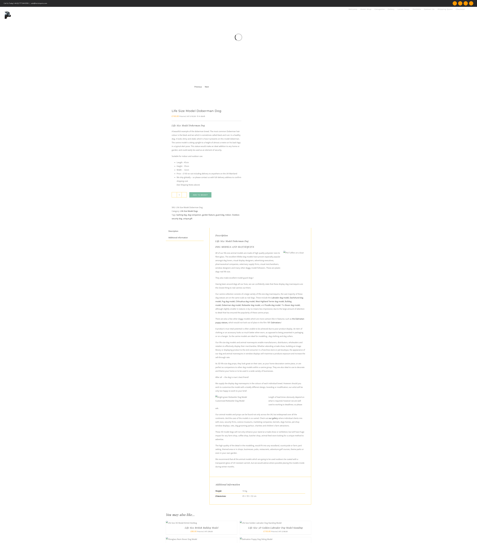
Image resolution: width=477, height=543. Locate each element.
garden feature (208, 215)
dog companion (194, 215)
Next (207, 86)
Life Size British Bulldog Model (201, 527)
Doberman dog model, (231, 305)
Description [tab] (173, 231)
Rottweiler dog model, (251, 305)
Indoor (228, 215)
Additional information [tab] (178, 237)
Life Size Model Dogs (189, 211)
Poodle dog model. (273, 305)
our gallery (273, 418)
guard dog (220, 215)
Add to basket (200, 195)
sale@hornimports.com (39, 3)
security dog (177, 218)
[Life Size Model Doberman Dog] (201, 97)
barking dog (182, 215)
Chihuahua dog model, (246, 301)
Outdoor (235, 215)
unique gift (187, 218)
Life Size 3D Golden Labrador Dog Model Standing (275, 527)
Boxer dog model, (292, 305)
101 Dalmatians (274, 322)
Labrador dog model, (280, 297)
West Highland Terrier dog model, (270, 301)
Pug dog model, (228, 301)
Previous (198, 86)
